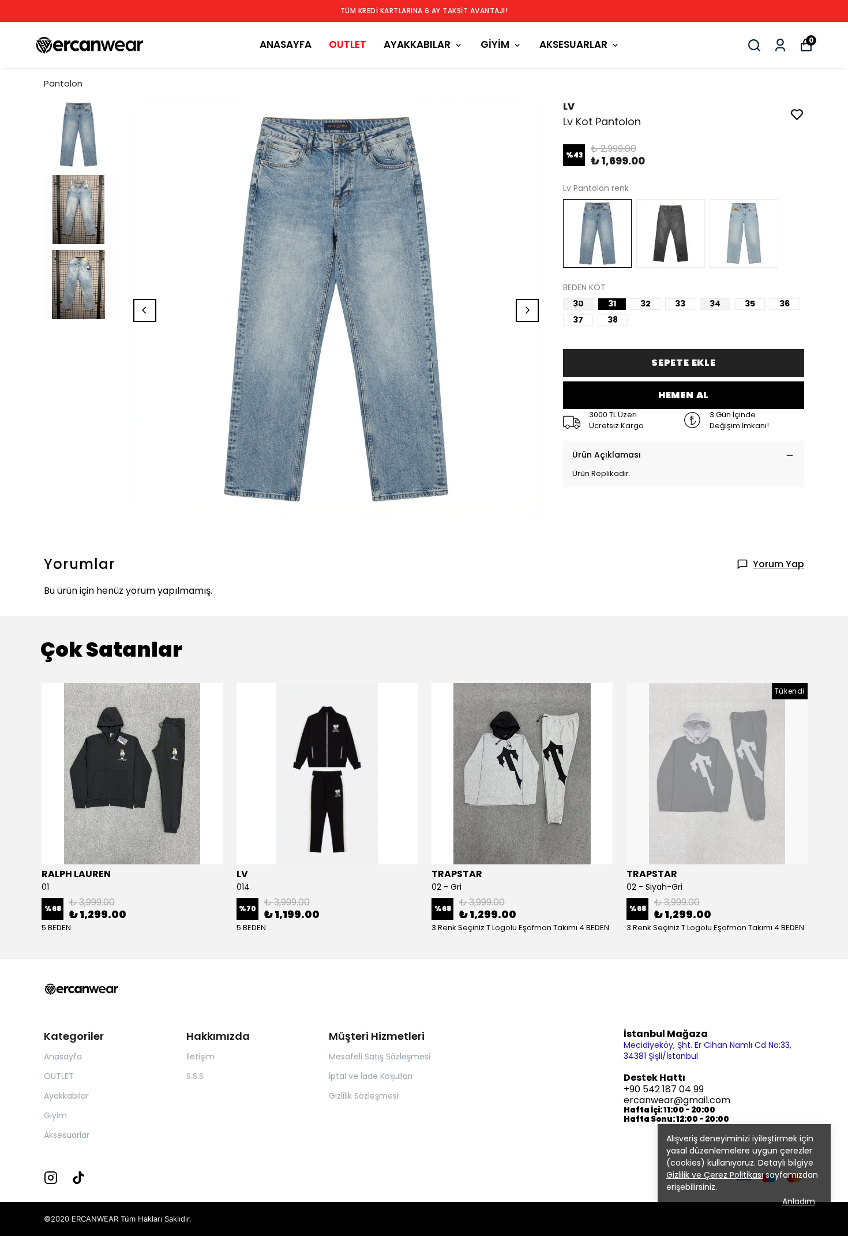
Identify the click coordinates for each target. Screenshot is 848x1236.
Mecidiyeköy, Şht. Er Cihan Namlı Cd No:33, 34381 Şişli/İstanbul (707, 1050)
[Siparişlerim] (780, 45)
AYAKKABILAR (417, 44)
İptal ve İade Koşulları (370, 1076)
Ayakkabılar (66, 1096)
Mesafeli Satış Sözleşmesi (379, 1056)
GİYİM (495, 44)
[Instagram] (51, 1178)
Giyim (55, 1115)
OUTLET (347, 44)
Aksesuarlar (66, 1135)
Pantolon (63, 83)
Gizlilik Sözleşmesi (364, 1096)
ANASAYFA (286, 44)
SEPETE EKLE (683, 362)
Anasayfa (63, 1056)
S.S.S (195, 1076)
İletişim (200, 1056)
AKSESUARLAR (573, 44)
